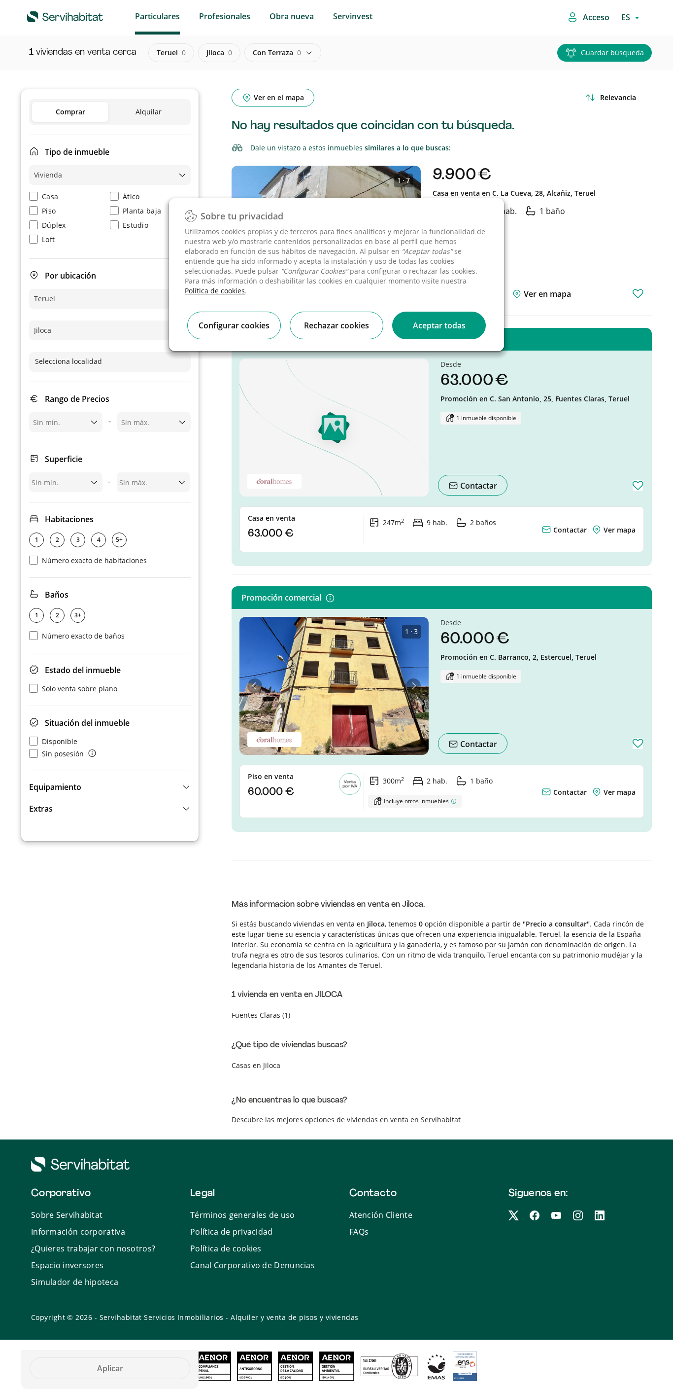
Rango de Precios (77, 398)
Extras (41, 808)
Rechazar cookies (336, 325)
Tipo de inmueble (77, 151)
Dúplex (54, 225)
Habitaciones (69, 519)
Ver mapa (620, 529)
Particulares (157, 16)
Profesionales (224, 16)
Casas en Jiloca (256, 1065)
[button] (110, 787)
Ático (131, 196)
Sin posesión (63, 753)
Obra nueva (291, 16)
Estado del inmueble (83, 670)
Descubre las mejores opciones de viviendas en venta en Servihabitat (346, 1119)
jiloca (219, 52)
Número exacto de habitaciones (94, 560)
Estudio (135, 225)
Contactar (477, 485)
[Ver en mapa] (598, 529)
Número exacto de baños (83, 636)
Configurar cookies (234, 325)
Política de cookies (215, 290)
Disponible (59, 741)
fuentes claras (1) (261, 1015)
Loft (48, 239)
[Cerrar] (488, 155)
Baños (56, 594)
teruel (171, 52)
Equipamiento (55, 787)
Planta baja (142, 210)
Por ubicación (70, 275)
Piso (49, 210)
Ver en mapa (546, 293)
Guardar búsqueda (612, 52)
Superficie (63, 459)
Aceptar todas (439, 325)
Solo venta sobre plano (79, 688)
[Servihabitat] (49, 15)
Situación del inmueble (87, 722)
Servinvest (352, 16)
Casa (50, 196)
